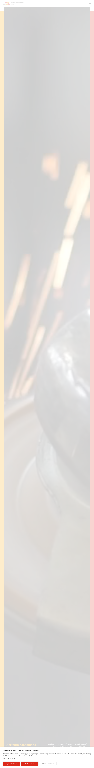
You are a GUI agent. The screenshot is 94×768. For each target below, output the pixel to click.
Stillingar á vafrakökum (48, 763)
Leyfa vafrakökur (11, 764)
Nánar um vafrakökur (9, 758)
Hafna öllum (29, 764)
